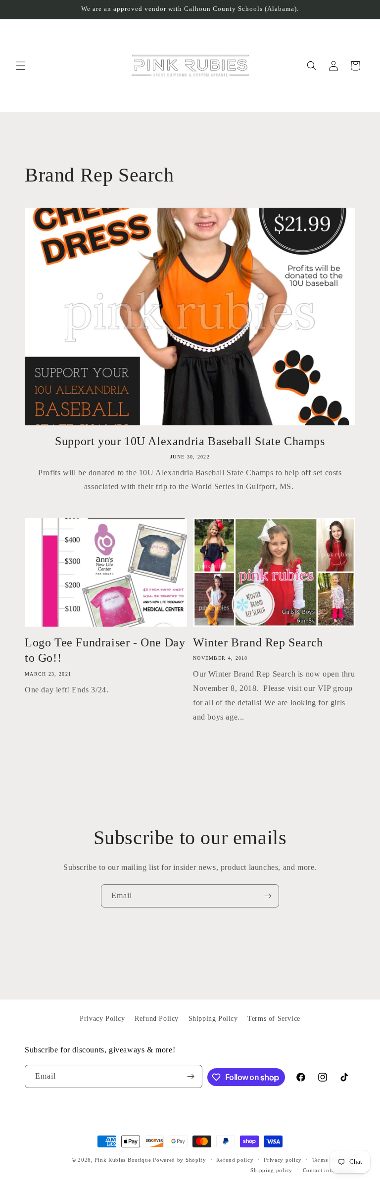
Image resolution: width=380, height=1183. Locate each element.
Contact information (329, 1170)
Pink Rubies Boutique (123, 1160)
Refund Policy (157, 1018)
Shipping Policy (213, 1018)
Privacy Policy (102, 1018)
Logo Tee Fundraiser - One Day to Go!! (105, 650)
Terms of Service (273, 1018)
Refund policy (234, 1160)
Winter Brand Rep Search (258, 642)
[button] (21, 66)
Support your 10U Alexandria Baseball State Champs (190, 441)
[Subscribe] (268, 896)
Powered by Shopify (179, 1160)
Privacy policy (283, 1160)
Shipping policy (271, 1170)
